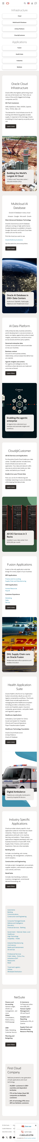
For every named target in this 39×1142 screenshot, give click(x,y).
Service (7, 602)
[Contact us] (36, 3)
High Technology (13, 936)
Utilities (10, 969)
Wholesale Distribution (15, 972)
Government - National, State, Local (19, 932)
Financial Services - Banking (16, 927)
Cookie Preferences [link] (6, 1128)
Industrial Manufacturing (15, 943)
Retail (9, 963)
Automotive (11, 910)
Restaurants (11, 960)
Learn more (11, 126)
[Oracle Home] (7, 3)
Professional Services (14, 954)
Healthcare (11, 934)
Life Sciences (12, 945)
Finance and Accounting (13, 579)
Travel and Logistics (14, 967)
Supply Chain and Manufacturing (15, 581)
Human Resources (11, 588)
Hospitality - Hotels (14, 938)
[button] (3, 3)
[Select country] (28, 3)
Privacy (14, 1125)
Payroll (7, 591)
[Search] (25, 3)
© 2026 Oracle (5, 1125)
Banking (10, 912)
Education (11, 925)
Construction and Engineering (17, 916)
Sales (7, 600)
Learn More (11, 373)
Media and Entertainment (15, 947)
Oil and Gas (11, 949)
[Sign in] (32, 3)
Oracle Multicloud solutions (14, 240)
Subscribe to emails (7, 1131)
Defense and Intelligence (15, 923)
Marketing (8, 598)
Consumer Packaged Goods (16, 921)
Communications (13, 914)
